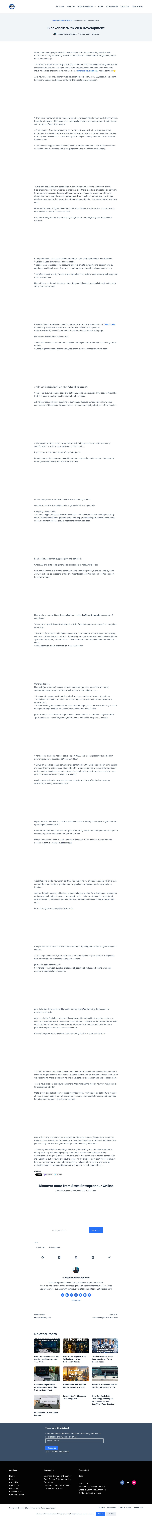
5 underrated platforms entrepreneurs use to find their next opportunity (45, 1387)
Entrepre (68, 20)
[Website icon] (76, 1295)
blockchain (40, 1247)
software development (87, 71)
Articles (60, 7)
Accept (100, 1514)
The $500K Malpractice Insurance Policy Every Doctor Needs (102, 1359)
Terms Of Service (125, 1508)
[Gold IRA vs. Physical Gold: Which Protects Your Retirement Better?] (76, 1345)
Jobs (81, 1476)
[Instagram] (134, 1482)
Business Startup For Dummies (58, 1476)
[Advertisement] (76, 98)
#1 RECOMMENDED (85, 7)
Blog (11, 1479)
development (54, 1247)
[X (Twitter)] (59, 1257)
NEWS (100, 7)
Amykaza (51, 1508)
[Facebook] (42, 1257)
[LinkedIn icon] (67, 1295)
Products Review (16, 1495)
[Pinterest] (76, 1257)
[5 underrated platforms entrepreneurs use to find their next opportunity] (47, 1373)
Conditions (138, 1508)
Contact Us (137, 7)
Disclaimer (13, 1488)
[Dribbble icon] (71, 1295)
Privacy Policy (15, 1491)
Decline (111, 1514)
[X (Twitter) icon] (80, 1295)
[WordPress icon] (89, 1295)
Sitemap (102, 1508)
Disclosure (111, 1508)
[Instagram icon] (85, 1295)
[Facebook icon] (62, 1295)
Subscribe (96, 1230)
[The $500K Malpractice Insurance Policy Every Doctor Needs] (105, 1345)
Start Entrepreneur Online (35, 1508)
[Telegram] (109, 1257)
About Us (124, 7)
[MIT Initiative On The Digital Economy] (47, 1402)
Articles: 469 (76, 1300)
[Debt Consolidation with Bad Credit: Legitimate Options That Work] (47, 1345)
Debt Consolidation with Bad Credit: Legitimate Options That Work (46, 1359)
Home (54, 20)
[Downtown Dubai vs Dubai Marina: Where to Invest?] (76, 1373)
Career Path (112, 7)
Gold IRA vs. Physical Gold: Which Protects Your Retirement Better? (74, 1359)
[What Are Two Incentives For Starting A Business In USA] (105, 1373)
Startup (71, 7)
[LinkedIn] (92, 1257)
